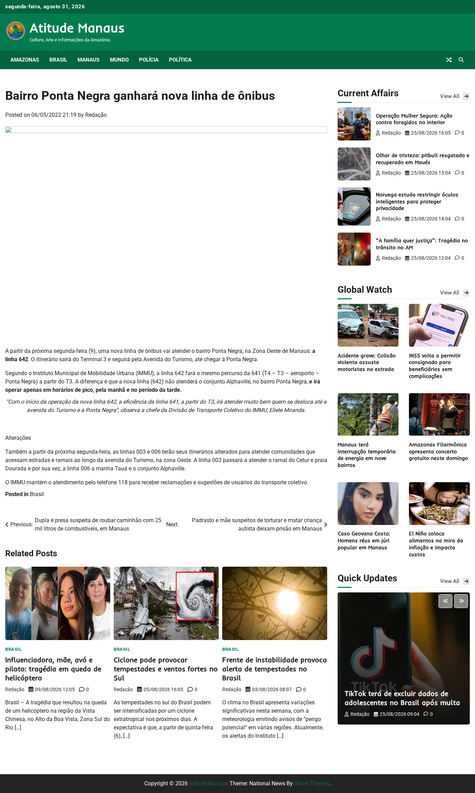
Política (180, 60)
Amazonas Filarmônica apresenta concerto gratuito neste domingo (438, 451)
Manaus (88, 60)
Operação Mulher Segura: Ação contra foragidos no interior (414, 119)
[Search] (461, 60)
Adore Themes (312, 783)
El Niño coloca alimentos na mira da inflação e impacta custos (436, 543)
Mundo (119, 60)
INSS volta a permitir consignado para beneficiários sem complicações (435, 365)
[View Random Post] (449, 60)
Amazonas (24, 60)
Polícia (149, 60)
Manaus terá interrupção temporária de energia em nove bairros (367, 454)
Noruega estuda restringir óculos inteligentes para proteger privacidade (417, 201)
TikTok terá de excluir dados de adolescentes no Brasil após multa (402, 698)
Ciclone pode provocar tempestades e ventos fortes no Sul (166, 668)
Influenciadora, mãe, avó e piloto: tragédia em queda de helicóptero (53, 668)
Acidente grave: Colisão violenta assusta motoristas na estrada (367, 362)
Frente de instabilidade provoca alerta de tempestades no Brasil (274, 668)
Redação (96, 115)
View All (449, 96)
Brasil (58, 60)
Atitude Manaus (77, 27)
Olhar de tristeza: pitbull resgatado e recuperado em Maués (422, 158)
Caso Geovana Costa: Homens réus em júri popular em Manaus (364, 540)
